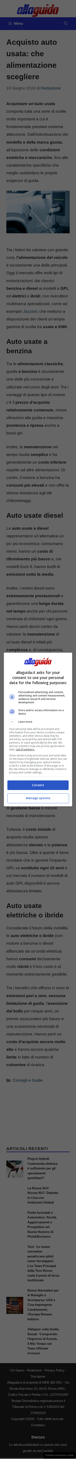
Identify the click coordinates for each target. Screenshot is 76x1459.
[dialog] (38, 729)
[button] (38, 722)
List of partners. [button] (25, 749)
